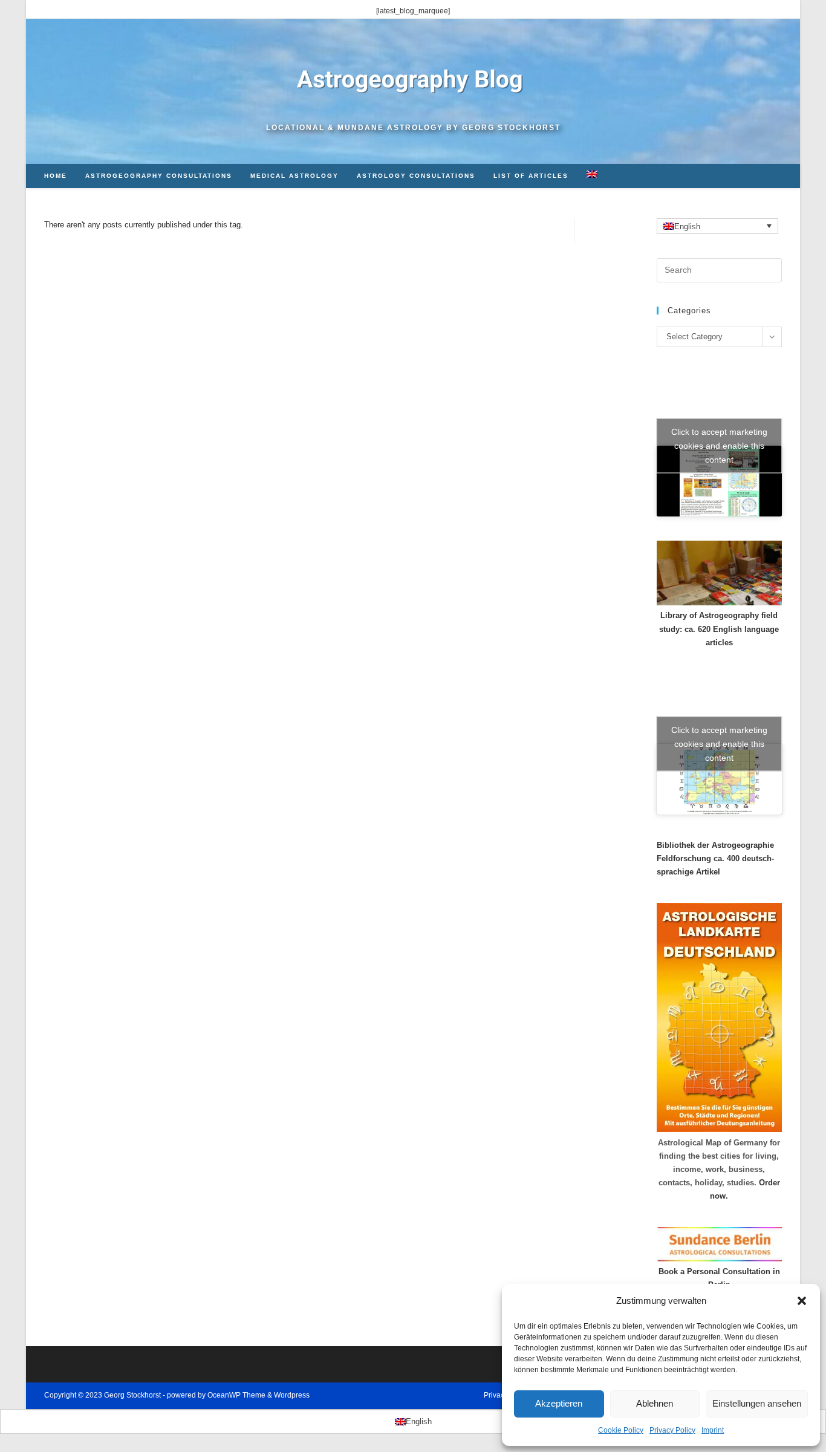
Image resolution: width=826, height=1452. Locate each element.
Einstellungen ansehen (756, 1403)
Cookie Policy (620, 1430)
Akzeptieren (558, 1403)
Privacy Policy (672, 1430)
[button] (802, 1301)
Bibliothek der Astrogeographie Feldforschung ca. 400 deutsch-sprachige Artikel (715, 858)
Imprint (712, 1430)
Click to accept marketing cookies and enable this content (719, 445)
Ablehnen (654, 1403)
